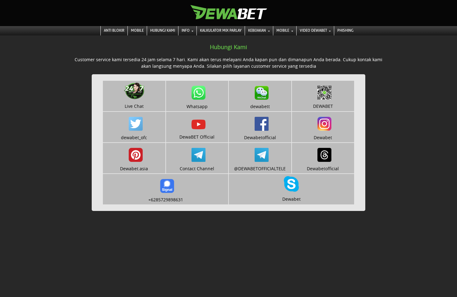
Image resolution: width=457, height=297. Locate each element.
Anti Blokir (114, 30)
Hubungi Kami (162, 30)
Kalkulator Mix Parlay (221, 30)
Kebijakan (257, 30)
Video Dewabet (314, 30)
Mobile (137, 30)
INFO (186, 30)
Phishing (345, 30)
